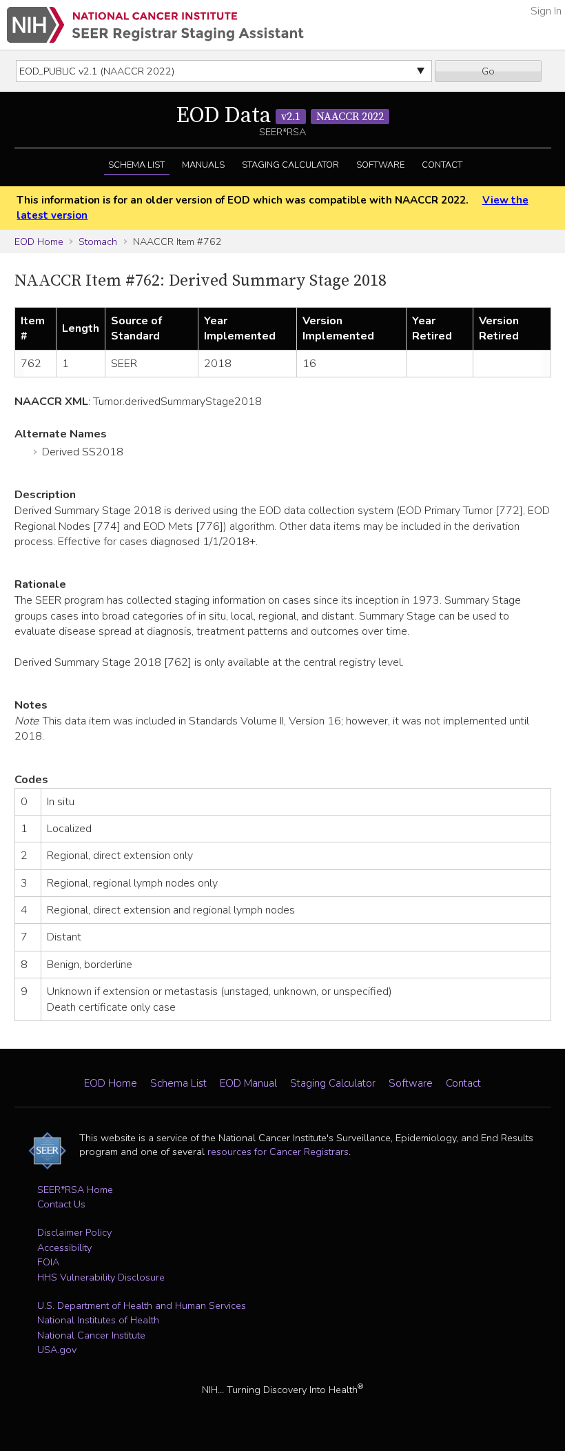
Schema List (136, 165)
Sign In (546, 11)
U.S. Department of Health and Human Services (141, 1305)
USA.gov (56, 1349)
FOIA (48, 1262)
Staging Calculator (290, 165)
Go (488, 71)
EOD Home (38, 241)
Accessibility (64, 1247)
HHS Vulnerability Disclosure (101, 1277)
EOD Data (280, 116)
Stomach (98, 241)
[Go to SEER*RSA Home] (155, 25)
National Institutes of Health (98, 1320)
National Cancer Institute (91, 1335)
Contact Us (61, 1204)
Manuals (203, 165)
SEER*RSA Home (75, 1189)
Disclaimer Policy (74, 1232)
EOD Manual (248, 1083)
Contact (442, 165)
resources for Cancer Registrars (278, 1151)
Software (380, 165)
